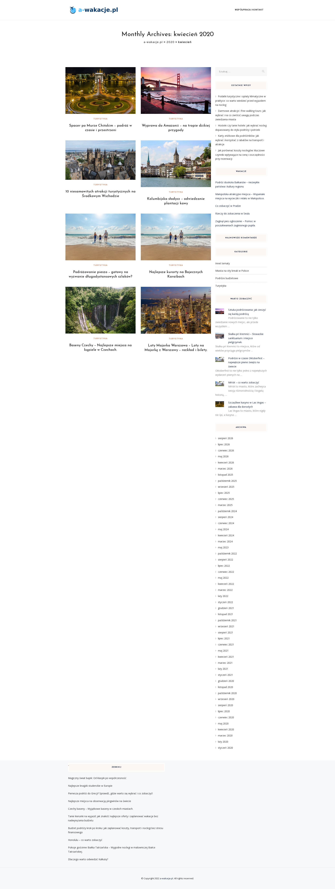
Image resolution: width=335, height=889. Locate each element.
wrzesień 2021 (226, 626)
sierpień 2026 (225, 438)
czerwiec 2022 (226, 571)
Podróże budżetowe (226, 278)
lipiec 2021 (224, 638)
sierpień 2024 (225, 517)
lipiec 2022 (224, 565)
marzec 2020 (225, 735)
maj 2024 (223, 529)
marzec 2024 (225, 541)
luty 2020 (223, 741)
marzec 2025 (225, 505)
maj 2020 (223, 723)
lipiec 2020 (224, 711)
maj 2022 (223, 577)
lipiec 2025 (224, 492)
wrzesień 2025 (226, 486)
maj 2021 (223, 650)
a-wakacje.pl (166, 878)
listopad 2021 (225, 614)
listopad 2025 (225, 474)
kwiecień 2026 (226, 462)
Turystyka (100, 119)
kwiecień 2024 (226, 535)
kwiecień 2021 (226, 656)
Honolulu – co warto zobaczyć (85, 840)
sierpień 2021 (225, 632)
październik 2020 (227, 693)
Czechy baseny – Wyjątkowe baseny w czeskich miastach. (100, 808)
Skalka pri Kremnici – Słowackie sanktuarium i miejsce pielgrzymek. (245, 338)
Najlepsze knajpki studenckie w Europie (90, 785)
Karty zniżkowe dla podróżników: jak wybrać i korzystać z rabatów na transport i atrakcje (239, 140)
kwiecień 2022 (226, 583)
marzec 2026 (225, 468)
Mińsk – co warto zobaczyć (243, 382)
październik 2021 (227, 620)
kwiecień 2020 (226, 729)
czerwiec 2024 (226, 523)
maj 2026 (223, 456)
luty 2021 (223, 668)
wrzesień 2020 (226, 699)
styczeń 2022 (225, 602)
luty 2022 (223, 596)
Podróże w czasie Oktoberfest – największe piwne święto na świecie (246, 362)
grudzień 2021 (226, 608)
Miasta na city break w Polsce (232, 270)
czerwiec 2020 (226, 717)
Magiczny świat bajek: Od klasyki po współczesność (97, 778)
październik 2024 (227, 511)
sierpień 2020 (225, 705)
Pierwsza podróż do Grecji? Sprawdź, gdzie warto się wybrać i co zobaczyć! (110, 793)
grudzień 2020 (226, 681)
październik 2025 (227, 480)
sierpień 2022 (225, 559)
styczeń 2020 (225, 747)
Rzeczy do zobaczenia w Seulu (232, 213)
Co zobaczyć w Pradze (228, 205)
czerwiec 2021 (226, 644)
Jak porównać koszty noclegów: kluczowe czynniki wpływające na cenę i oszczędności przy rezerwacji (240, 155)
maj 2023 (223, 547)
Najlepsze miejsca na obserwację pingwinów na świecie (99, 801)
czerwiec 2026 (226, 450)
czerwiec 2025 (226, 499)
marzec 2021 (225, 662)
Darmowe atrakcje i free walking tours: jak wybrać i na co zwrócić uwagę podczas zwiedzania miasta (240, 115)
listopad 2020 (225, 687)
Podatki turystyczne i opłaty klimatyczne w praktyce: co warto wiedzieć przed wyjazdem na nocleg (240, 101)
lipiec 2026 (224, 444)
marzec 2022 (225, 590)
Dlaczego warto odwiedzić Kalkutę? (88, 859)
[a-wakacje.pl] (93, 10)
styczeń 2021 (225, 674)
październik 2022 (227, 553)
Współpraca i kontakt (249, 10)
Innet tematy (222, 263)
